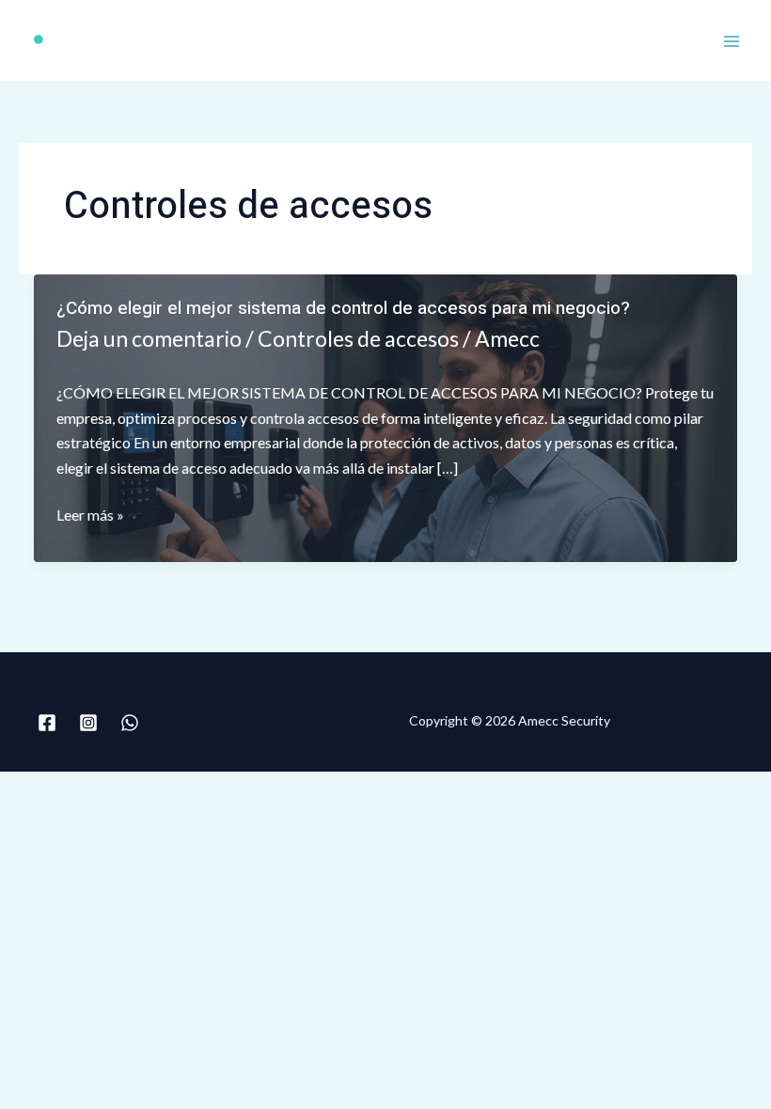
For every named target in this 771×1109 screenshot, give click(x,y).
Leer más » (90, 516)
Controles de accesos (358, 338)
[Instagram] (88, 722)
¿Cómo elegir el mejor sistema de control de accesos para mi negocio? (343, 308)
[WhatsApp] (129, 722)
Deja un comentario (149, 338)
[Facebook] (47, 722)
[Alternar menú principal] (731, 41)
